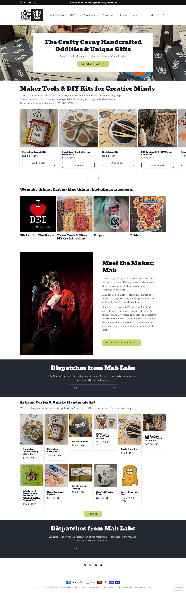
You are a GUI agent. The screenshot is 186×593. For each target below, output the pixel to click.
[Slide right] (98, 178)
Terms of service (110, 587)
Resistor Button (80, 441)
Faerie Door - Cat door (129, 493)
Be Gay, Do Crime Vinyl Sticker (102, 436)
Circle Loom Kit (109, 152)
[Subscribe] (114, 388)
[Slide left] (87, 178)
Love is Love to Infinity (79, 487)
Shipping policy (125, 587)
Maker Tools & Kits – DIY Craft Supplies (72, 237)
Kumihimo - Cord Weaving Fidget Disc (76, 153)
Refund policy (95, 587)
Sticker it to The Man (35, 235)
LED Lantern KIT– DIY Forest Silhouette (156, 153)
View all (93, 513)
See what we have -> (93, 63)
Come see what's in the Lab (121, 342)
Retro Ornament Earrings (55, 493)
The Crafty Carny (48, 587)
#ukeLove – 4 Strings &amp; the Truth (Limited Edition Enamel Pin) (32, 496)
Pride (134, 235)
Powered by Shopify (64, 587)
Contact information (143, 587)
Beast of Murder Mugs (104, 493)
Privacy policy (81, 587)
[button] (72, 15)
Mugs (98, 235)
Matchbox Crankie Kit (34, 152)
